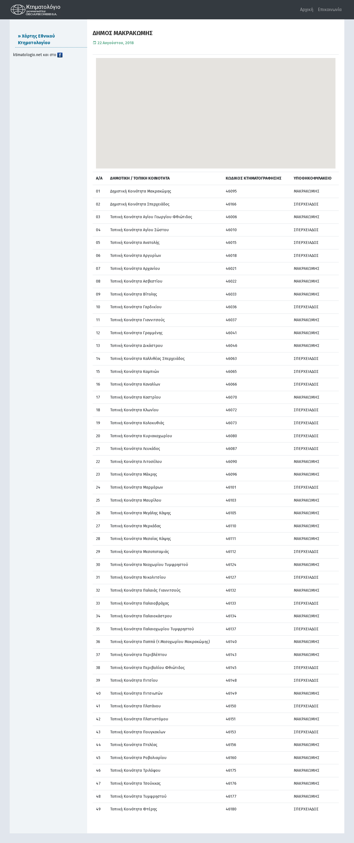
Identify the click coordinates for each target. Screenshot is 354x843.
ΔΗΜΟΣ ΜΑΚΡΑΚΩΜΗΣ (123, 33)
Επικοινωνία (330, 9)
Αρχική (306, 9)
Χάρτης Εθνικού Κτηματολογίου (36, 39)
